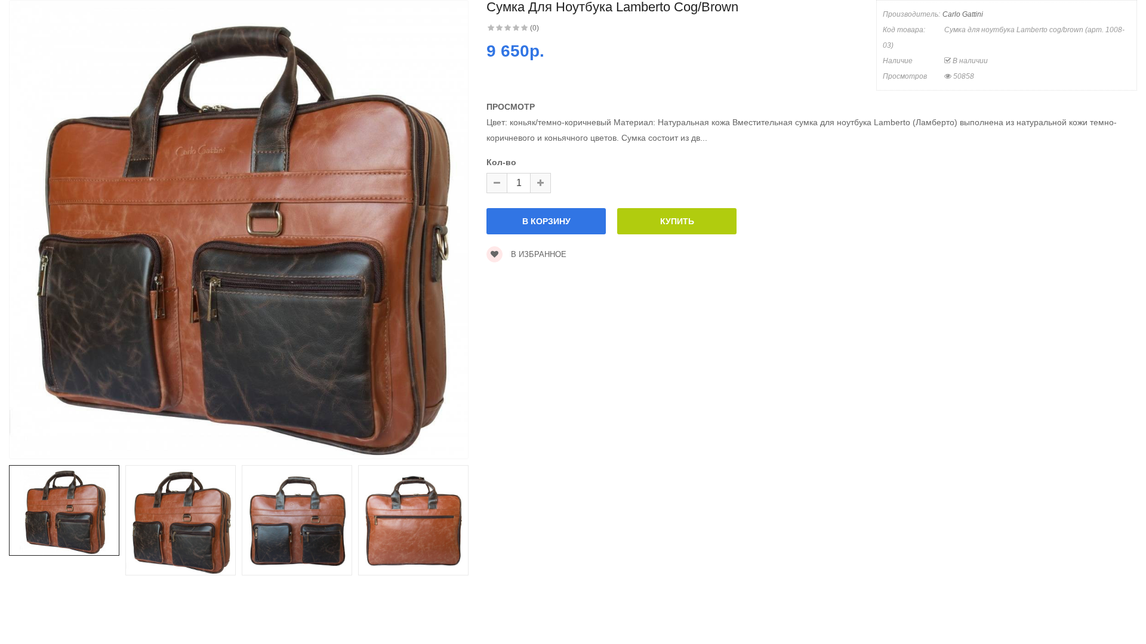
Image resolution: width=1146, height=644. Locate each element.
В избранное (537, 254)
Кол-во (501, 162)
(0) (534, 28)
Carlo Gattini (962, 14)
